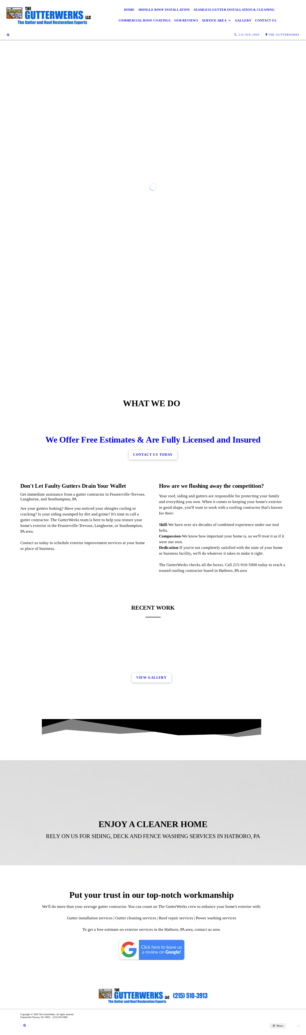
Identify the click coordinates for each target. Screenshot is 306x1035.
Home (129, 9)
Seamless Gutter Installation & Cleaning (234, 9)
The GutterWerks (284, 34)
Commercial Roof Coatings (145, 20)
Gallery (243, 20)
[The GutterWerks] (48, 15)
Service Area (214, 20)
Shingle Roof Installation (164, 9)
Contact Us (265, 20)
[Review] (8, 35)
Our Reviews (186, 20)
